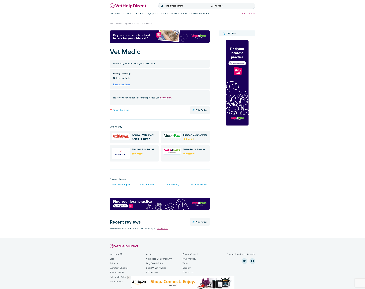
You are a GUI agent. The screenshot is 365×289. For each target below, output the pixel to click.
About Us (150, 254)
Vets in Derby (172, 184)
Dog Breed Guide (154, 263)
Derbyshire (138, 23)
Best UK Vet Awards (156, 268)
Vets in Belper (147, 184)
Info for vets (248, 13)
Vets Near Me (117, 13)
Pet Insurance (116, 281)
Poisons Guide (179, 13)
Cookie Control (190, 254)
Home (112, 23)
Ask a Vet (140, 13)
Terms (185, 263)
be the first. (166, 97)
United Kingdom (124, 23)
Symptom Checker (157, 13)
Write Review (201, 110)
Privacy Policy (189, 258)
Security (186, 268)
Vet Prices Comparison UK (159, 258)
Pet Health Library (199, 13)
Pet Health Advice (119, 277)
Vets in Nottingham (121, 184)
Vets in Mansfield (198, 184)
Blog (129, 13)
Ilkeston (148, 23)
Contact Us (187, 272)
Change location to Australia (241, 254)
